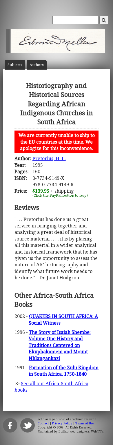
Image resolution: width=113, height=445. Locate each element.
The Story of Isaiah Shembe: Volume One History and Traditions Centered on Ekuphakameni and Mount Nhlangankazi (60, 345)
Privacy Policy (62, 423)
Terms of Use (84, 423)
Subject (15, 65)
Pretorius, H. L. (49, 158)
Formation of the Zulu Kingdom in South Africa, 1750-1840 (64, 370)
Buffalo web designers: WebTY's (81, 431)
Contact (43, 423)
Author (37, 65)
